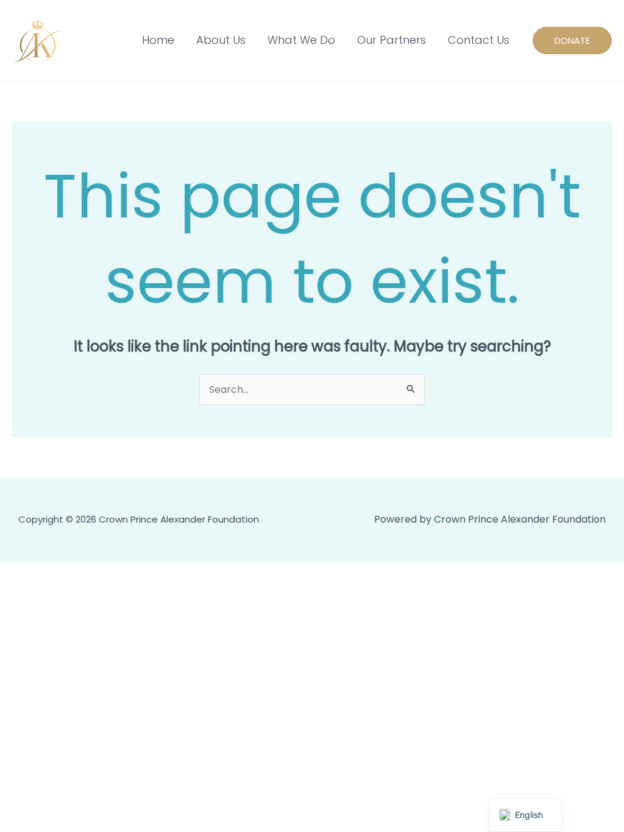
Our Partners (391, 40)
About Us (221, 40)
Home (158, 40)
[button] (572, 40)
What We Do (301, 40)
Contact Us (478, 40)
